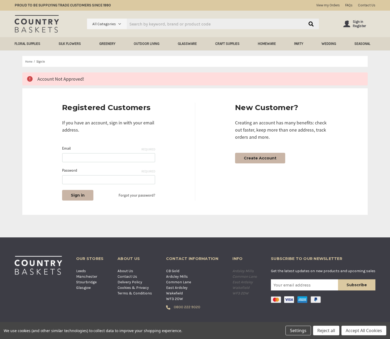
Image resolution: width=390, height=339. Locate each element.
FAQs (349, 5)
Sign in (358, 22)
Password (108, 170)
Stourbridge (86, 282)
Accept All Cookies (364, 330)
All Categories (104, 24)
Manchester (86, 276)
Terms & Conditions (135, 293)
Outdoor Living (146, 44)
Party (298, 44)
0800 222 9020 (186, 307)
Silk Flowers (70, 44)
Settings (298, 330)
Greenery (107, 44)
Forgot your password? (137, 195)
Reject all (326, 330)
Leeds (81, 271)
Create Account (260, 158)
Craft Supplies (227, 44)
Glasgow (83, 287)
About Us (125, 271)
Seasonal (362, 44)
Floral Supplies (27, 44)
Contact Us (366, 5)
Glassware (187, 44)
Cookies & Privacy (133, 287)
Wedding (329, 44)
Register (359, 26)
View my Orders (328, 5)
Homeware (267, 44)
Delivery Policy (130, 282)
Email (108, 148)
